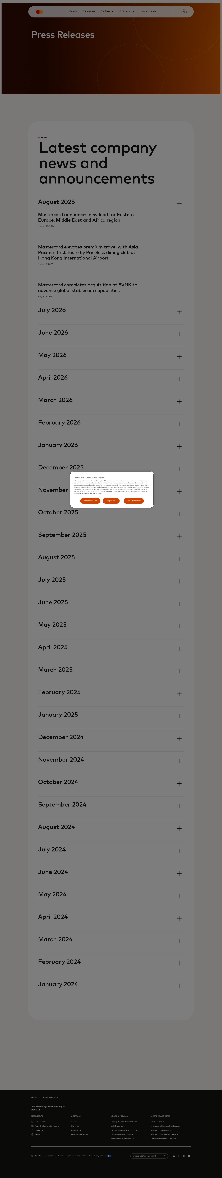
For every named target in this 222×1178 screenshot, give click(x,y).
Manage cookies (134, 501)
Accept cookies (90, 501)
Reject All (111, 501)
